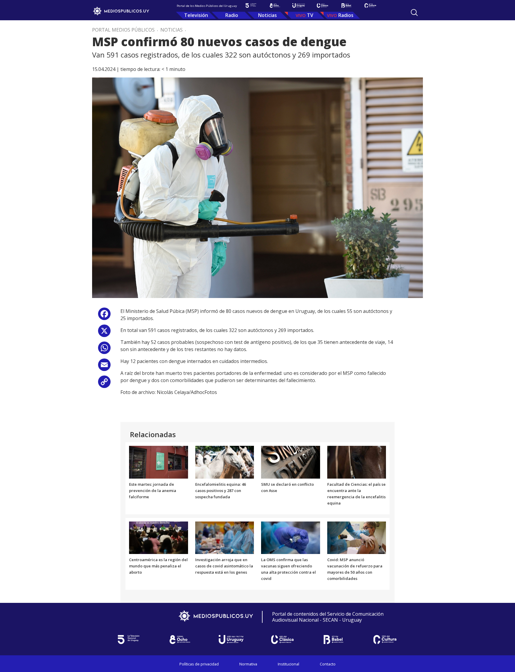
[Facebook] (104, 316)
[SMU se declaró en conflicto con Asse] (290, 462)
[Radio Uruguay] (298, 5)
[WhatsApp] (104, 350)
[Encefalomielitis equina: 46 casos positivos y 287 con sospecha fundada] (224, 462)
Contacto (328, 664)
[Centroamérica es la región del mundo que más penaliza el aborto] (158, 537)
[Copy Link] (104, 383)
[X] (104, 333)
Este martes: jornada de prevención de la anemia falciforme (152, 490)
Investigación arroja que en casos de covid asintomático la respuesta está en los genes (224, 566)
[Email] (104, 366)
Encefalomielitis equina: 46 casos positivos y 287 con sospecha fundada (220, 490)
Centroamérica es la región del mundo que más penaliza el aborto (158, 566)
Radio (231, 15)
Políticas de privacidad (199, 664)
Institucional (288, 664)
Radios (345, 15)
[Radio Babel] (346, 5)
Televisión (196, 15)
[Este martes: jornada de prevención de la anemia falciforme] (158, 462)
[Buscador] (414, 12)
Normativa (248, 664)
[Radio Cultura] (370, 5)
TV (310, 15)
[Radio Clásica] (322, 5)
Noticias (267, 15)
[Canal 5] (251, 5)
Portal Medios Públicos (123, 30)
